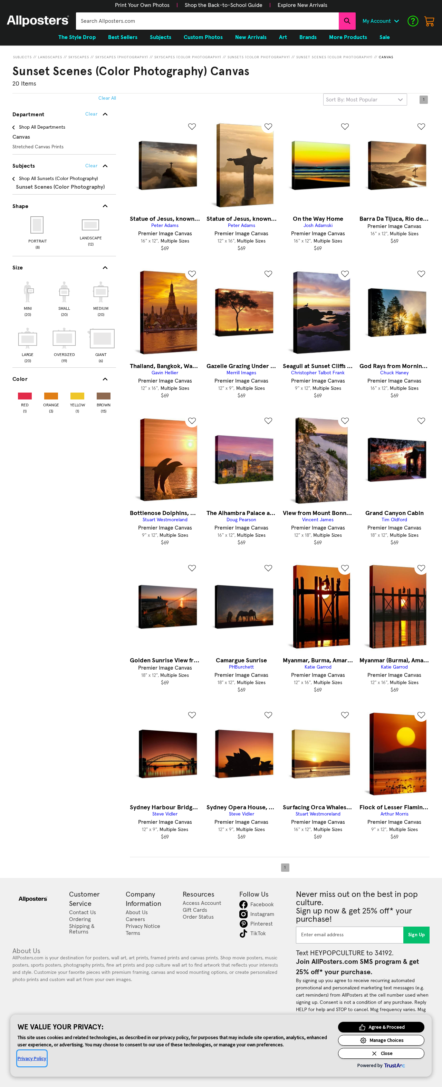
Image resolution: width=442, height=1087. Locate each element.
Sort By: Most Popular (351, 99)
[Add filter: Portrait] (37, 225)
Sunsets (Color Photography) (259, 57)
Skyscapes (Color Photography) (187, 57)
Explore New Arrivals (302, 5)
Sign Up (416, 934)
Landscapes (50, 57)
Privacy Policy (32, 1058)
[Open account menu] (396, 21)
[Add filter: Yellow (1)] (77, 394)
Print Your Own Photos (142, 5)
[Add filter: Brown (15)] (103, 394)
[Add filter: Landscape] (91, 224)
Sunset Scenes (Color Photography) (334, 57)
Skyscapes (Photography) (121, 57)
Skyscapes (78, 57)
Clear (91, 166)
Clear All (107, 98)
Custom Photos (203, 37)
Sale (384, 37)
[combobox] (207, 21)
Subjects (22, 57)
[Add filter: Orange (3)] (51, 394)
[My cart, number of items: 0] (429, 21)
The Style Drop (77, 37)
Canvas (386, 57)
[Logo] (38, 21)
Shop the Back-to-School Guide (223, 5)
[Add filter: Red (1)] (24, 394)
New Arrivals (251, 37)
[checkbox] (27, 298)
